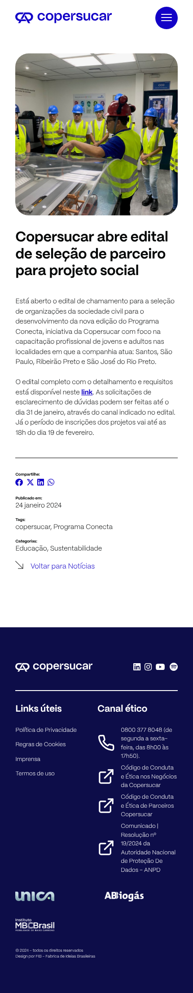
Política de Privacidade (46, 729)
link (86, 392)
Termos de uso (34, 773)
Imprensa (27, 759)
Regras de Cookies (40, 744)
